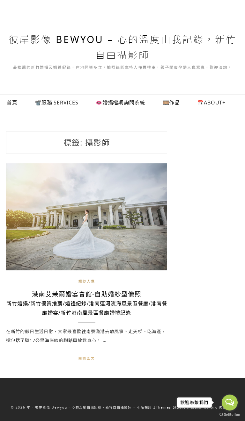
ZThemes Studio (169, 407)
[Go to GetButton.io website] (229, 415)
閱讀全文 (86, 358)
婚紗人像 (86, 281)
